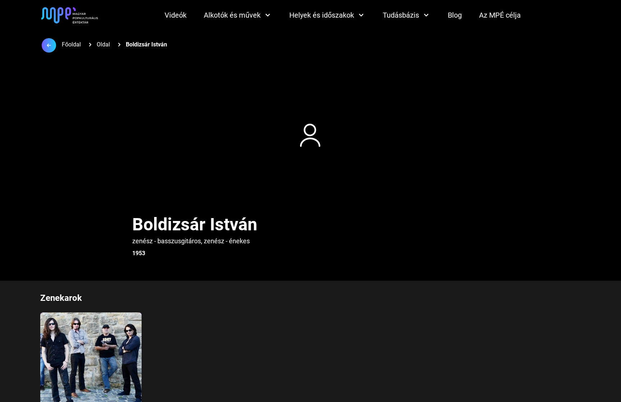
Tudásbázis (401, 15)
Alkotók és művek (232, 15)
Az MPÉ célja (500, 15)
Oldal (103, 44)
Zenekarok (61, 298)
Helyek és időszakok (321, 15)
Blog (455, 15)
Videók (176, 15)
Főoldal (71, 44)
